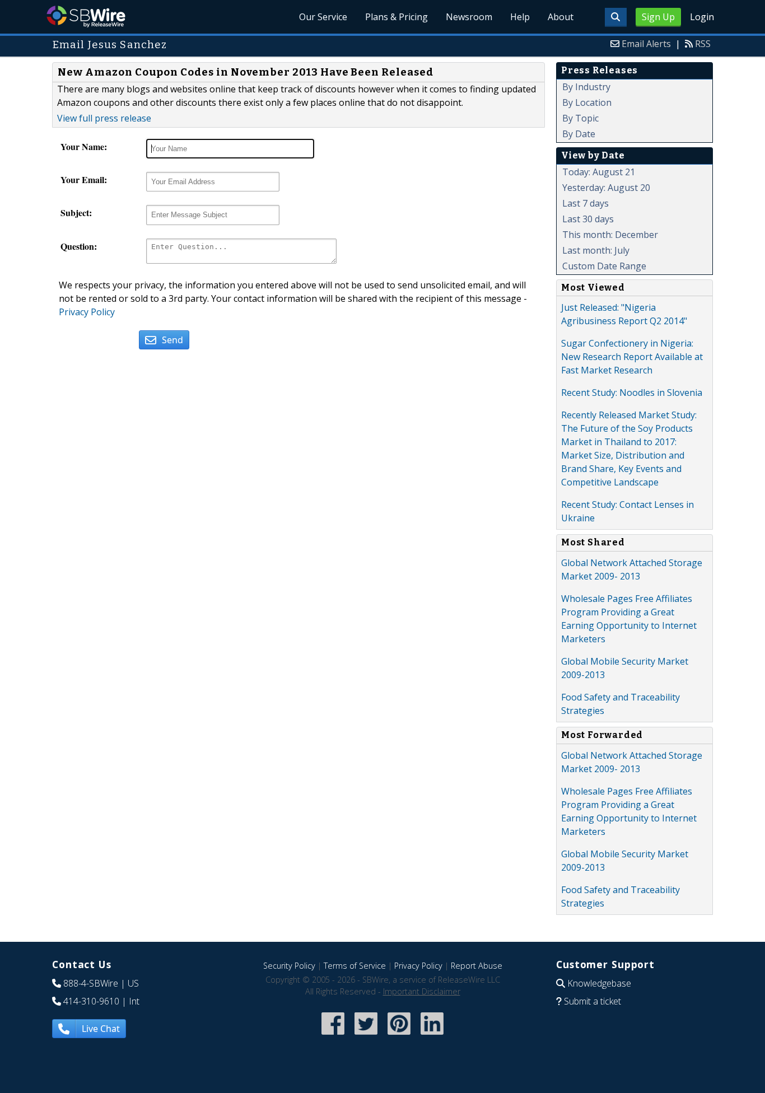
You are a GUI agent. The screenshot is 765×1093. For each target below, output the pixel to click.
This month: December (610, 234)
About (560, 17)
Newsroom (469, 17)
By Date (578, 134)
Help (520, 17)
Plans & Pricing (396, 17)
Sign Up (658, 17)
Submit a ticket (592, 1001)
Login (702, 17)
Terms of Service (355, 965)
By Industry (586, 87)
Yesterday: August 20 (606, 187)
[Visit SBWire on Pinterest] (399, 1035)
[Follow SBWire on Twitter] (366, 1035)
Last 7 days (585, 203)
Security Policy (289, 965)
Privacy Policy (87, 312)
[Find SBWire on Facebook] (333, 1035)
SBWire (85, 16)
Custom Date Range (604, 266)
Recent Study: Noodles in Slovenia (631, 392)
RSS (703, 44)
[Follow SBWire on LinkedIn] (432, 1035)
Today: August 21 (598, 172)
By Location (587, 102)
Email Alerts (646, 44)
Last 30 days (588, 219)
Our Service (323, 17)
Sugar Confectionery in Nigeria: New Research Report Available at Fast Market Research (632, 356)
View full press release (104, 118)
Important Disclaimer (421, 991)
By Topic (580, 118)
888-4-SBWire (90, 983)
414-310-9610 (91, 1001)
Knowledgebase (599, 983)
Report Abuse (476, 965)
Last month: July (595, 250)
